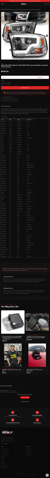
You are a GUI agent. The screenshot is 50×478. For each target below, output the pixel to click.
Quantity (3, 80)
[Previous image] (3, 36)
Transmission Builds (5, 449)
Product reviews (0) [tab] (5, 390)
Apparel (2, 458)
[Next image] (47, 36)
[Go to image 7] (24, 60)
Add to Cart (26, 87)
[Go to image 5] (22, 60)
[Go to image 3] (20, 60)
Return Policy (28, 453)
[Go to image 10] (27, 60)
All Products (7, 8)
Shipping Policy (29, 451)
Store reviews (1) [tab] (13, 390)
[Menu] (2, 4)
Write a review (25, 397)
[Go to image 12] (29, 60)
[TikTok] (7, 444)
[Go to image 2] (19, 60)
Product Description (5, 106)
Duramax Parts (4, 454)
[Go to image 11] (28, 60)
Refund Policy (4, 467)
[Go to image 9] (26, 60)
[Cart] (48, 4)
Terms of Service (4, 465)
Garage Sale (3, 456)
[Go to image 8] (25, 60)
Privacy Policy (4, 463)
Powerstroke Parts (5, 453)
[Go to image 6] (23, 60)
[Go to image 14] (31, 60)
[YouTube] (5, 444)
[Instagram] (3, 444)
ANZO (2, 63)
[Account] (46, 4)
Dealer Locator (29, 454)
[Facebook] (1, 444)
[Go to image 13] (30, 60)
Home (2, 8)
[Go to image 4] (21, 60)
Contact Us (28, 449)
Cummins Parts (4, 451)
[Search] (44, 4)
